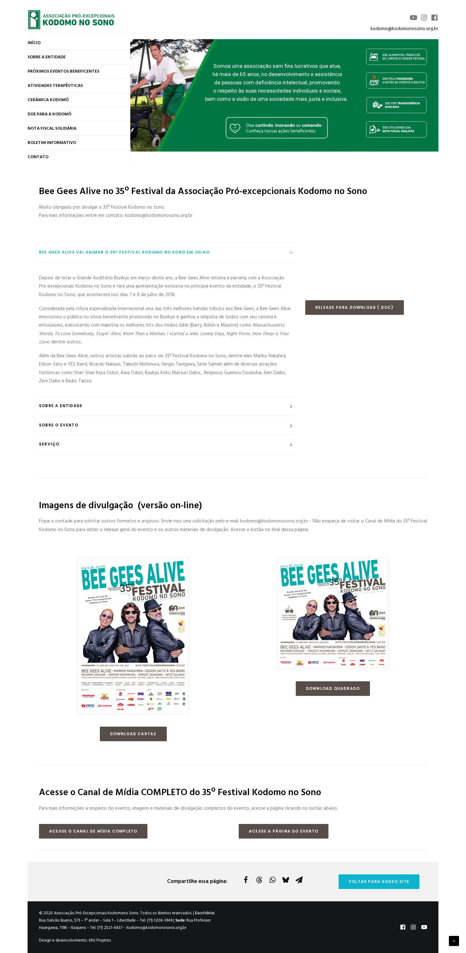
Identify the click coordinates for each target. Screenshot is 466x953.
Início (34, 43)
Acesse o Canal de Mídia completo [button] (93, 831)
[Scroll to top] (454, 941)
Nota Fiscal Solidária (52, 128)
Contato (38, 157)
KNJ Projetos (100, 940)
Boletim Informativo (52, 142)
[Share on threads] (259, 879)
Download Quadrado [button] (333, 688)
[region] (284, 95)
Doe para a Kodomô (49, 114)
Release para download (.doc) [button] (354, 307)
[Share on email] (299, 879)
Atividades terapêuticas (55, 85)
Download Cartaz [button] (133, 733)
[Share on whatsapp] (272, 879)
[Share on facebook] (245, 879)
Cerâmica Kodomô (48, 100)
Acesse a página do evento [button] (283, 831)
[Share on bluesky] (285, 879)
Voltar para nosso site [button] (379, 881)
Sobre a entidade (47, 57)
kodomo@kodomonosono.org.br (404, 29)
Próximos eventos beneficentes (63, 71)
